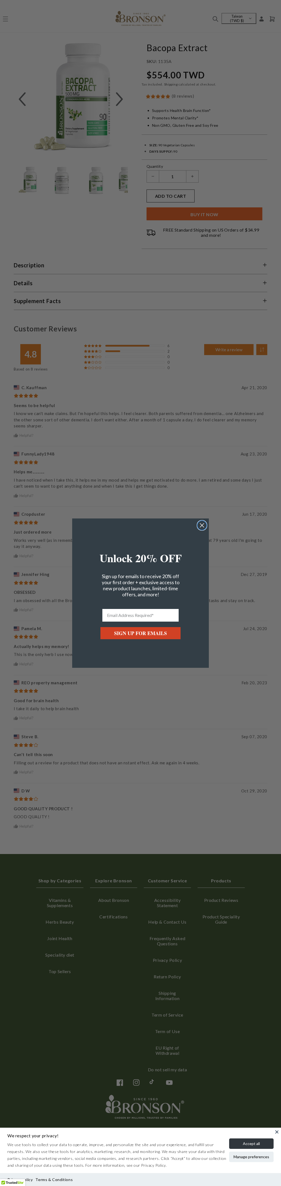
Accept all (251, 1143)
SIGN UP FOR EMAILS (140, 633)
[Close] (277, 1132)
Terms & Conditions (54, 1179)
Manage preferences (251, 1156)
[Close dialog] (202, 525)
